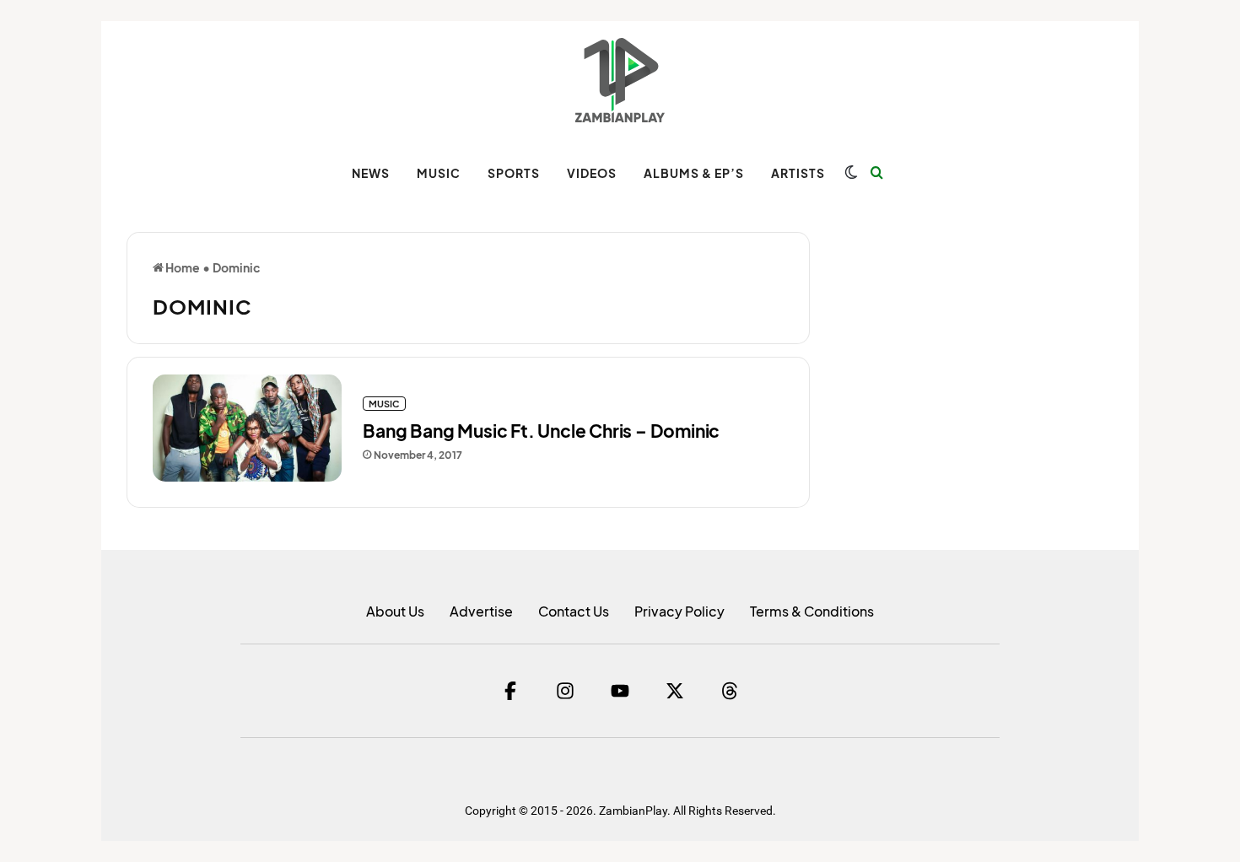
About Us (395, 611)
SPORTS (514, 172)
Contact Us (573, 611)
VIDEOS (592, 172)
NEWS (371, 172)
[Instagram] (565, 691)
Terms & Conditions (812, 611)
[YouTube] (620, 691)
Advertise (481, 611)
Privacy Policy (679, 611)
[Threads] (730, 691)
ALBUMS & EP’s (694, 172)
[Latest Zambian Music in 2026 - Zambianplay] (619, 80)
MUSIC (439, 172)
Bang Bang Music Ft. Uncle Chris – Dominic (541, 430)
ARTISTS (798, 172)
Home (182, 267)
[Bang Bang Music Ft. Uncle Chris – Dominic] (247, 428)
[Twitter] (675, 691)
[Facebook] (510, 691)
